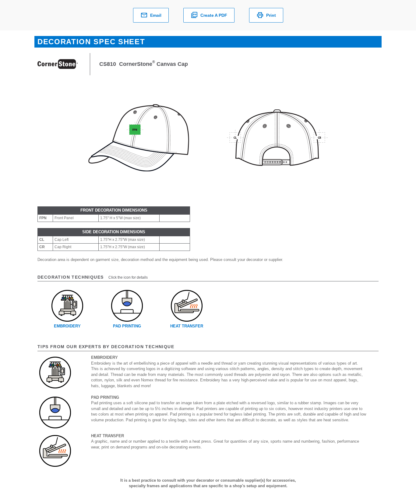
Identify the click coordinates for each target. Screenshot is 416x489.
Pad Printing (127, 326)
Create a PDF (213, 15)
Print (271, 15)
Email (155, 15)
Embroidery (67, 326)
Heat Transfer (186, 326)
